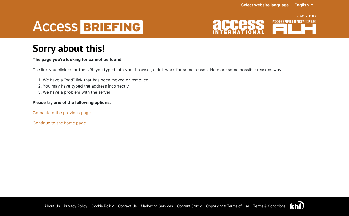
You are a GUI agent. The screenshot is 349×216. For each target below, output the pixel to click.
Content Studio (189, 206)
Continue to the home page (59, 122)
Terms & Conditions (269, 206)
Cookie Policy (102, 206)
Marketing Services (157, 206)
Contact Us (127, 206)
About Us (52, 206)
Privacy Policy (75, 206)
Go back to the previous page (62, 112)
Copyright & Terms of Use (227, 206)
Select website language (265, 4)
